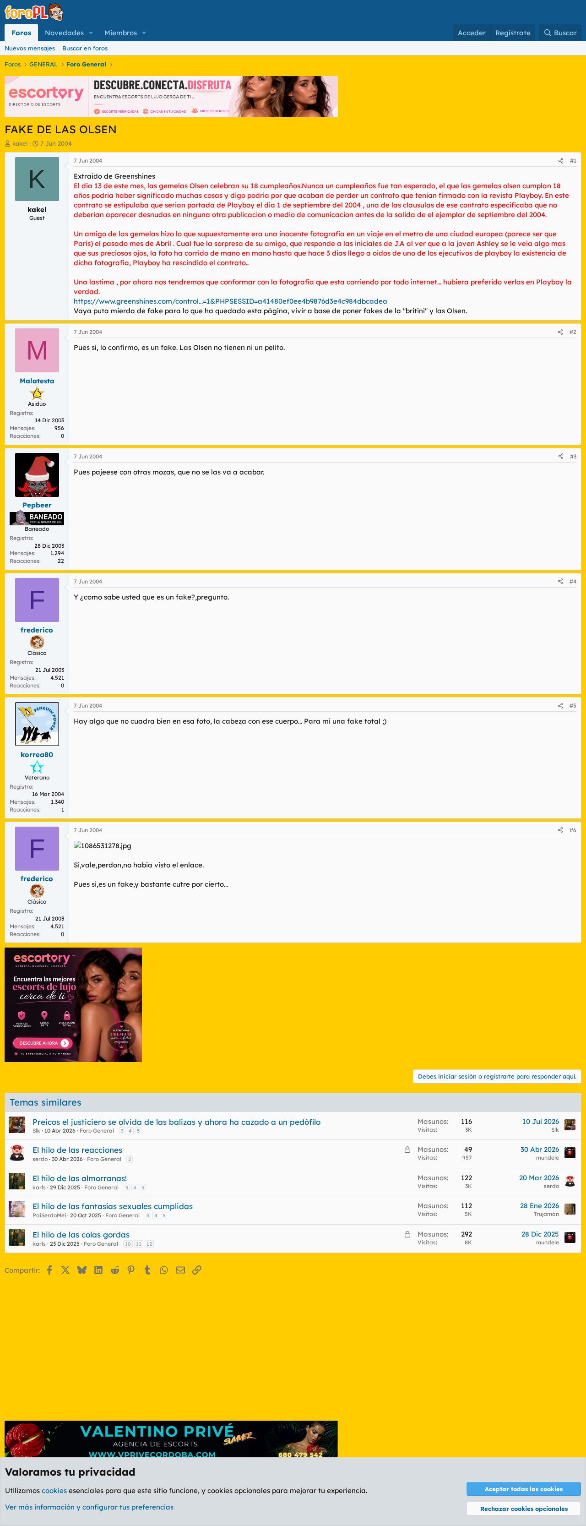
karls (39, 1187)
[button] (91, 32)
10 (128, 1244)
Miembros (120, 32)
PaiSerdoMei (49, 1215)
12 (149, 1244)
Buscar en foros (85, 48)
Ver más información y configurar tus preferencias (89, 1507)
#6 (573, 830)
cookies (54, 1490)
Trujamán (546, 1213)
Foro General (97, 1130)
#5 (573, 705)
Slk (36, 1130)
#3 (573, 456)
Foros (21, 32)
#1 (573, 160)
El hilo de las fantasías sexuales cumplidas (113, 1206)
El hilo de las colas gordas (81, 1234)
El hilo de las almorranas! (80, 1178)
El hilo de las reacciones (77, 1150)
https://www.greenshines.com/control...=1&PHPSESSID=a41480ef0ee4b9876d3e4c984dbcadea (230, 301)
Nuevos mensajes (30, 48)
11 (138, 1244)
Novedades (64, 32)
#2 (573, 331)
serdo (40, 1158)
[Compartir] (561, 161)
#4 (573, 581)
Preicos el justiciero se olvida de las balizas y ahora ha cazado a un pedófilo (176, 1122)
